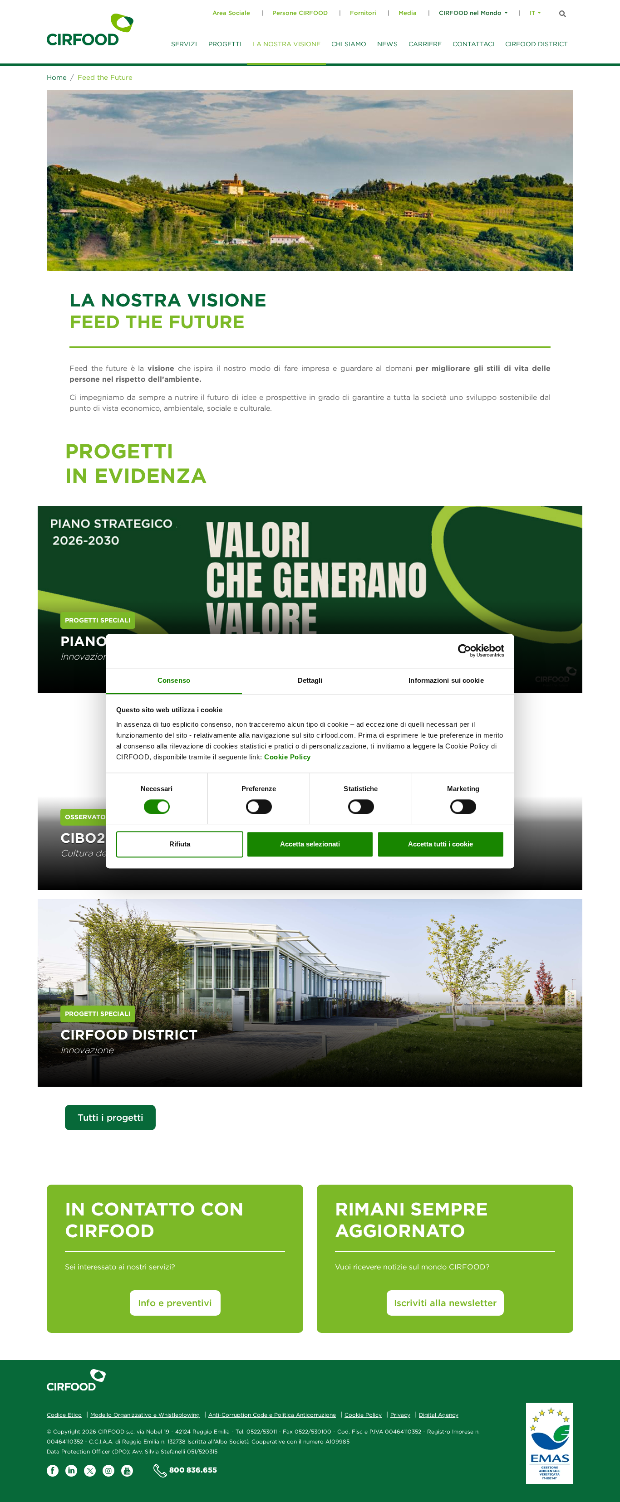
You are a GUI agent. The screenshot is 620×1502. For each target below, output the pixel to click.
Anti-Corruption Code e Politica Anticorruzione (272, 1414)
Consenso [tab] (173, 680)
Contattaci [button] (473, 44)
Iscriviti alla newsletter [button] (445, 1302)
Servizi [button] (184, 44)
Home (57, 77)
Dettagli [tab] (310, 680)
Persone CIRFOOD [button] (300, 13)
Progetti (224, 44)
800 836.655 (193, 1470)
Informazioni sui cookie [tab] (445, 680)
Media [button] (408, 13)
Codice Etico (64, 1414)
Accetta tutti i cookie (440, 844)
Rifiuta (179, 844)
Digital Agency (438, 1414)
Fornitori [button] (363, 13)
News (387, 44)
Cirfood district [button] (536, 44)
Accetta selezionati (310, 844)
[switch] (259, 806)
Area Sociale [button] (231, 13)
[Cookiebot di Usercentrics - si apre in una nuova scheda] (464, 650)
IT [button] (532, 13)
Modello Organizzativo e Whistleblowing (145, 1414)
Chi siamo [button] (348, 44)
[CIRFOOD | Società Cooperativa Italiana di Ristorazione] (90, 29)
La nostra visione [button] (286, 44)
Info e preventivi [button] (175, 1302)
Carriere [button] (425, 44)
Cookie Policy (287, 757)
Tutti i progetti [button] (110, 1117)
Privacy (400, 1414)
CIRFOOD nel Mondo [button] (470, 13)
